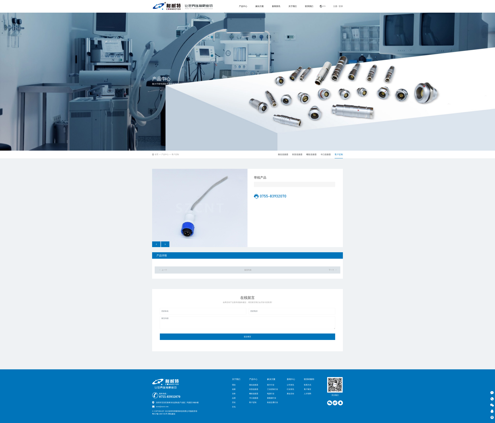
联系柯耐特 (309, 379)
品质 (234, 398)
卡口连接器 (325, 154)
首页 (156, 154)
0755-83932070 (169, 396)
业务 (234, 394)
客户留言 (307, 389)
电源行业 (270, 394)
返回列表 (247, 270)
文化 (234, 407)
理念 (234, 385)
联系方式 (307, 385)
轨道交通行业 (272, 402)
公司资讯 (290, 385)
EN (324, 6)
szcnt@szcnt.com (162, 407)
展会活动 (290, 394)
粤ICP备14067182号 (160, 414)
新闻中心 (291, 379)
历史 (234, 402)
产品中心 (243, 6)
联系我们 (309, 6)
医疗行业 (270, 385)
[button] (156, 244)
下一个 (333, 270)
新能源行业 (271, 398)
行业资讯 (290, 389)
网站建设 (177, 414)
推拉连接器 (283, 154)
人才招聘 (307, 394)
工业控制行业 (272, 389)
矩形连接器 (297, 154)
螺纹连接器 (311, 154)
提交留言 (247, 337)
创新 (234, 389)
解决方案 (259, 6)
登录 (341, 6)
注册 (335, 6)
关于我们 (292, 6)
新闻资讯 (276, 6)
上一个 (163, 270)
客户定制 (175, 154)
